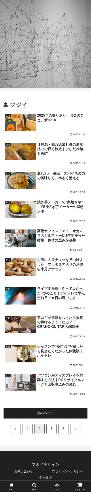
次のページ (45, 413)
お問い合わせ (23, 471)
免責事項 (45, 477)
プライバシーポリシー (67, 471)
